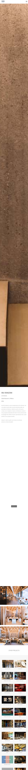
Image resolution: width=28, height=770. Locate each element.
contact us (14, 506)
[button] (26, 1)
